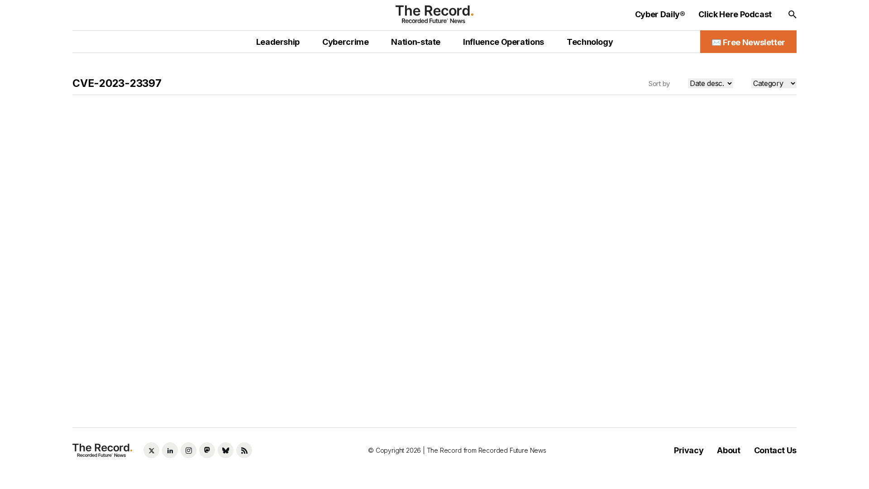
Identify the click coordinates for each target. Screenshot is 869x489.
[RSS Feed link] (244, 450)
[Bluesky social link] (226, 450)
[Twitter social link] (151, 450)
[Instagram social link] (188, 450)
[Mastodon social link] (207, 450)
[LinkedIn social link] (170, 450)
